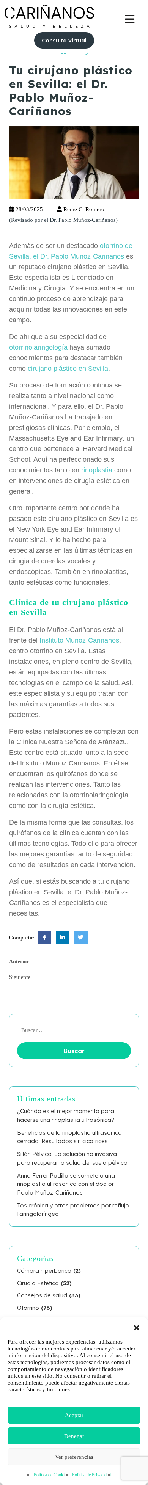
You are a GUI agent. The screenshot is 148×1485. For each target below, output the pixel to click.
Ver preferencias (74, 1457)
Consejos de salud (42, 1295)
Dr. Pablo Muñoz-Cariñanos (83, 220)
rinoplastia (96, 470)
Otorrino (28, 1307)
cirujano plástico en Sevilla (68, 368)
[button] (136, 1327)
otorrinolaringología (38, 347)
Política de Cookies (51, 1474)
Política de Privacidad (91, 1474)
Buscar (74, 1051)
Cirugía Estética (38, 1283)
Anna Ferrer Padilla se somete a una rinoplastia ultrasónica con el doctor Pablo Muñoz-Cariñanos (66, 1184)
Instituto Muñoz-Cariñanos (79, 640)
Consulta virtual (64, 40)
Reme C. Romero (83, 209)
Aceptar (74, 1415)
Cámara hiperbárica (44, 1270)
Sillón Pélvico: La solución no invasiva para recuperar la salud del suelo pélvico (72, 1158)
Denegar (74, 1436)
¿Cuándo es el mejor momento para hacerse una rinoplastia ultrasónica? (65, 1115)
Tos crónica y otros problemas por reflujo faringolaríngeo (73, 1210)
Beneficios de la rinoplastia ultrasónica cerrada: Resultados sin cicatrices (69, 1137)
